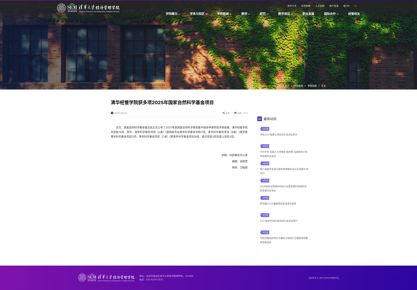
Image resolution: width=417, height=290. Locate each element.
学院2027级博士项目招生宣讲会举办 (278, 134)
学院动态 (312, 85)
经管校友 (354, 13)
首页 (287, 85)
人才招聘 (319, 5)
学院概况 (171, 13)
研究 (263, 13)
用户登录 (333, 5)
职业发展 (308, 13)
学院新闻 (223, 13)
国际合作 (330, 13)
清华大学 (291, 5)
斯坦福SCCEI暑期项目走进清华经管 (278, 203)
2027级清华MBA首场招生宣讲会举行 (279, 220)
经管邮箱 (305, 5)
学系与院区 (197, 13)
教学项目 (284, 13)
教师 (244, 13)
